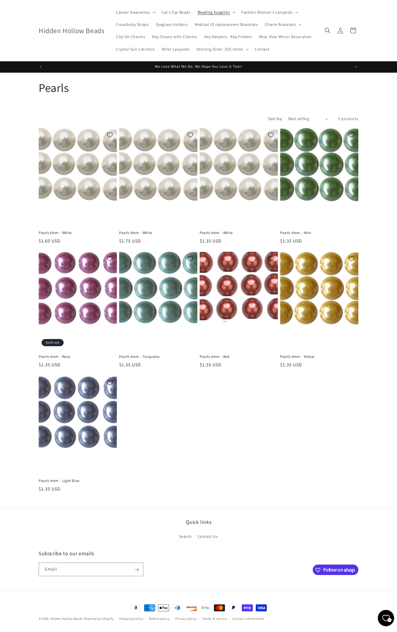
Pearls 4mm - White (216, 233)
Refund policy (159, 618)
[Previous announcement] (40, 66)
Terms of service (214, 618)
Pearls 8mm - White (135, 233)
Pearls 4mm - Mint (295, 233)
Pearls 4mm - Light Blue (59, 481)
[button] (135, 12)
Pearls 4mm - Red (215, 357)
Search (185, 536)
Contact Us (207, 536)
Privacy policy (186, 618)
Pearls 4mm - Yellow (297, 357)
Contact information (248, 618)
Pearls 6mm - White (55, 233)
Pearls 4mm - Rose (54, 357)
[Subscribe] (136, 569)
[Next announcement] (356, 66)
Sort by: (275, 118)
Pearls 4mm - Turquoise (139, 357)
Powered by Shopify (99, 619)
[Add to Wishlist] (110, 135)
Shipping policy (131, 618)
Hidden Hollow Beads (67, 619)
